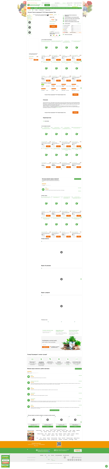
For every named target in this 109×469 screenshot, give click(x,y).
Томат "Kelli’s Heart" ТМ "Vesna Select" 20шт (46, 56)
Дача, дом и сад (80, 8)
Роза (55, 6)
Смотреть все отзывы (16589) (54, 410)
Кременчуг (53, 435)
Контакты (44, 438)
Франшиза (41, 455)
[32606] (61, 321)
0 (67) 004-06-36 (45, 451)
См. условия (59, 364)
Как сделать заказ (66, 455)
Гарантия (48, 438)
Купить (53, 26)
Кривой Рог (78, 430)
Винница (74, 430)
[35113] (74, 321)
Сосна (57, 6)
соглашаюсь (53, 346)
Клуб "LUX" (63, 438)
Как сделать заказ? (54, 439)
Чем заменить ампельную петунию (47, 330)
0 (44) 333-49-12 (40, 450)
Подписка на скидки (70, 438)
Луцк (41, 431)
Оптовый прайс (71, 439)
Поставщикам (65, 439)
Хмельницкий (65, 431)
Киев (44, 430)
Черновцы (43, 435)
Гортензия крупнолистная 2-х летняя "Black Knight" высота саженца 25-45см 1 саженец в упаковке (66, 164)
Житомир (73, 431)
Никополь (49, 431)
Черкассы (63, 430)
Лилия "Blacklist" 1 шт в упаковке (46, 163)
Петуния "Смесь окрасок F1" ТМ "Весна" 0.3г (46, 212)
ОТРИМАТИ (5, 462)
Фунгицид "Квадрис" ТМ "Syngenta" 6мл (75, 143)
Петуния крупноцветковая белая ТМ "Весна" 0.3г (55, 233)
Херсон (67, 430)
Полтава (53, 431)
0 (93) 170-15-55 (45, 450)
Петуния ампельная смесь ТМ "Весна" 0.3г (56, 212)
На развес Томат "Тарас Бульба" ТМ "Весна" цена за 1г (66, 77)
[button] (81, 61)
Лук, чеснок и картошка (36, 8)
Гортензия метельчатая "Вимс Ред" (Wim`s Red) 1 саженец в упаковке (76, 164)
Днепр (55, 430)
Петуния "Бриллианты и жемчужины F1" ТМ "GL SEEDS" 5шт (76, 233)
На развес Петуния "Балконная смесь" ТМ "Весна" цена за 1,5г (76, 212)
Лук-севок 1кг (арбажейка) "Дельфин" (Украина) (55, 77)
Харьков (47, 430)
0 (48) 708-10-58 (40, 451)
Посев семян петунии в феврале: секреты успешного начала (74, 331)
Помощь (49, 439)
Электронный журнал (58, 455)
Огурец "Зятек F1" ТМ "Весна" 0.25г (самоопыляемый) (76, 77)
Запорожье (58, 430)
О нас (41, 438)
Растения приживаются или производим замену (72, 17)
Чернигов (69, 431)
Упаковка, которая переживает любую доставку (72, 21)
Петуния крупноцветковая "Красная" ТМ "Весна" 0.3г (65, 212)
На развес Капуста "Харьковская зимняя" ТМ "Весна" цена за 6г (55, 143)
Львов (70, 430)
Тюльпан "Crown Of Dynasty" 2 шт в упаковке (56, 164)
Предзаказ (60, 439)
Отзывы (59, 438)
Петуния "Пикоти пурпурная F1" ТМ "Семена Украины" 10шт (33, 54)
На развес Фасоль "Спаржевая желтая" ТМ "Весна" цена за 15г (46, 143)
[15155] (48, 321)
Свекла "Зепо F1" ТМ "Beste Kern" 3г (76, 56)
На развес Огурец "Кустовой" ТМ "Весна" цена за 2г (66, 56)
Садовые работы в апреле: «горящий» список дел (60, 331)
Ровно (57, 431)
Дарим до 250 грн (76, 438)
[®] (33, 5)
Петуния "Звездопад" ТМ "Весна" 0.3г (65, 233)
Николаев (45, 431)
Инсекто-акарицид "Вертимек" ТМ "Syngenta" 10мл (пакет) (66, 143)
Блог (37, 438)
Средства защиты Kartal (42, 439)
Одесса (51, 430)
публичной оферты (59, 107)
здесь (43, 181)
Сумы (61, 431)
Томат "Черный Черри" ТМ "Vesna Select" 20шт (55, 56)
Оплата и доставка (54, 438)
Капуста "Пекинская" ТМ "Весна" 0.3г (46, 77)
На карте (68, 450)
